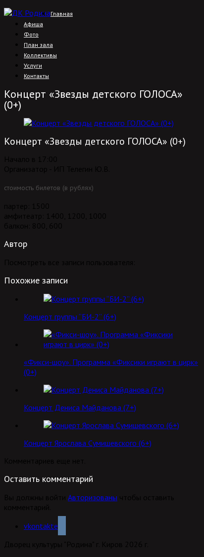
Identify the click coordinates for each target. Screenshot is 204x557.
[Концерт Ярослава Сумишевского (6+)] (111, 425)
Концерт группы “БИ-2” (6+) (70, 316)
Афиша (33, 24)
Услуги (33, 65)
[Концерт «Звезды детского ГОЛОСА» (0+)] (99, 123)
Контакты (36, 76)
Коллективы (40, 55)
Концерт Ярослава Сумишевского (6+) (88, 443)
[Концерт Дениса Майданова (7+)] (104, 390)
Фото (31, 34)
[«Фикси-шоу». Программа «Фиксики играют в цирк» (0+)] (112, 344)
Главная (62, 13)
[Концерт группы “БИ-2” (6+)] (94, 299)
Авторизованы (92, 497)
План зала (38, 44)
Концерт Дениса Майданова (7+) (80, 407)
